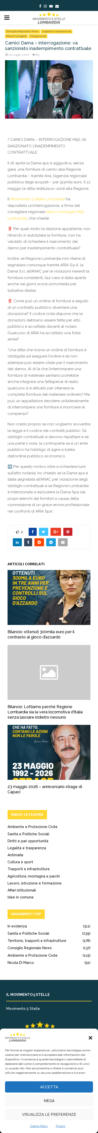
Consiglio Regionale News (22, 31)
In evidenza (17, 926)
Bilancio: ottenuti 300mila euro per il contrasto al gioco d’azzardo (41, 634)
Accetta (49, 1087)
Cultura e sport (20, 862)
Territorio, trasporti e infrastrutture (37, 941)
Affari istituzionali (22, 890)
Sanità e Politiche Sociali (28, 834)
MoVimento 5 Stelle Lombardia (37, 199)
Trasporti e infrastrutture (29, 869)
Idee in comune (21, 897)
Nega (49, 1101)
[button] (90, 1037)
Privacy (61, 1126)
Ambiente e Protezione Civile (33, 827)
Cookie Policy (39, 1126)
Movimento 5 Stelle (23, 1009)
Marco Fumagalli (16, 36)
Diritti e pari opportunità (28, 841)
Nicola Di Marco (21, 963)
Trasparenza (38, 36)
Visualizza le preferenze (49, 1114)
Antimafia (15, 855)
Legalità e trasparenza (56, 31)
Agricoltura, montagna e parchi (34, 876)
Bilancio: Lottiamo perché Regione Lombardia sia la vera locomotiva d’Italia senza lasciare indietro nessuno (45, 712)
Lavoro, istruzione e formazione (35, 883)
